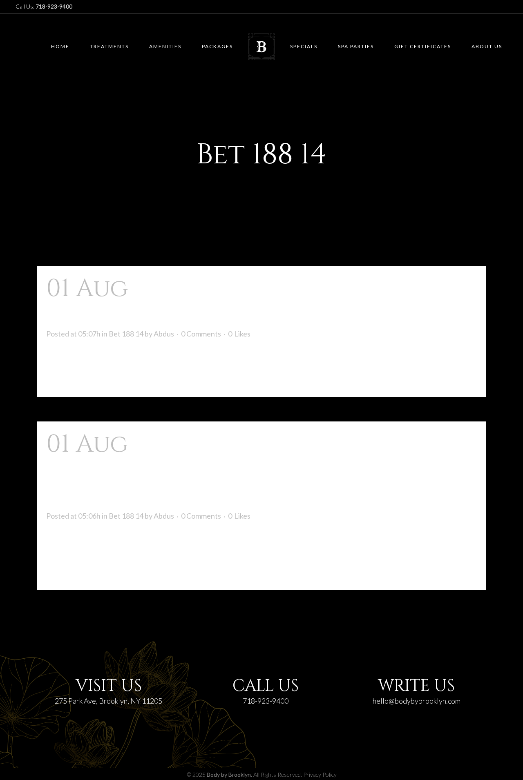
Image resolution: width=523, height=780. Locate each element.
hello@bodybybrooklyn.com (416, 700)
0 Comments (201, 333)
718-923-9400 (265, 700)
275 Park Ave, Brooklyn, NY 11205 (108, 700)
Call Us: (44, 6)
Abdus (164, 333)
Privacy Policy (320, 774)
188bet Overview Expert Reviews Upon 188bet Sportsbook (255, 302)
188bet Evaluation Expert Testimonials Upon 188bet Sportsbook (252, 471)
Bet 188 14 (126, 333)
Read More (71, 376)
